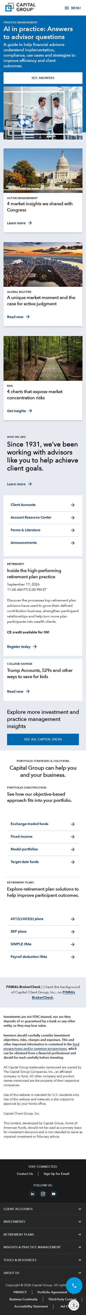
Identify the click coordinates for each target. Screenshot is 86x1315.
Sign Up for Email (56, 1173)
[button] (74, 1285)
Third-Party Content (62, 1299)
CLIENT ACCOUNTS (43, 1209)
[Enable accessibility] (74, 1305)
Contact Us (25, 1173)
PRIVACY (20, 1292)
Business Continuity (23, 1299)
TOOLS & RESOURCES (43, 1260)
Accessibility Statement (31, 1306)
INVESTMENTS (43, 1222)
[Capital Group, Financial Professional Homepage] (27, 8)
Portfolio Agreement (52, 1292)
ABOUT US (43, 1273)
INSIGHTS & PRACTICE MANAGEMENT (43, 1247)
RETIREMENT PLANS (43, 1235)
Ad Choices (68, 1306)
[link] (43, 207)
